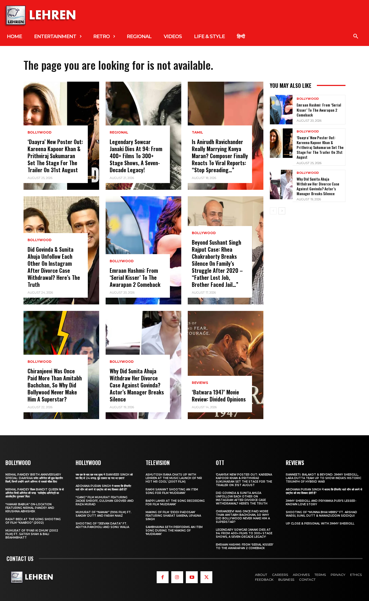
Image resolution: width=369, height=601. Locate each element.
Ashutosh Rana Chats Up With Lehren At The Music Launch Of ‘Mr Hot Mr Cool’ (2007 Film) (174, 478)
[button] (355, 36)
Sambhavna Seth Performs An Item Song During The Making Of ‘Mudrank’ (174, 530)
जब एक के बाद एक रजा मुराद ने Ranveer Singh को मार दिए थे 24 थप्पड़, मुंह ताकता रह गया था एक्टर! (104, 476)
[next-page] (282, 210)
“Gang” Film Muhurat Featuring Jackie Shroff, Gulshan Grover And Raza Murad (105, 501)
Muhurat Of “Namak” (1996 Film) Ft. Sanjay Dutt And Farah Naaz (104, 513)
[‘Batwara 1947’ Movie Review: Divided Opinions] (225, 365)
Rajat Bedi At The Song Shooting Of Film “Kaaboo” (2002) (33, 520)
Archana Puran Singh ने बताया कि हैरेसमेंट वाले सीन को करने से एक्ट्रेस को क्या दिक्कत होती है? (103, 487)
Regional (119, 132)
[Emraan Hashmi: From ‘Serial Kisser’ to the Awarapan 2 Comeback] (143, 250)
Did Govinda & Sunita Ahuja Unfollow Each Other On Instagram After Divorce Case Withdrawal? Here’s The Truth (54, 266)
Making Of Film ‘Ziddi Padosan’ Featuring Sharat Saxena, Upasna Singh (173, 515)
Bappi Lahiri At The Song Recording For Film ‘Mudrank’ (175, 502)
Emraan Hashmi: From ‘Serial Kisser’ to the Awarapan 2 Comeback (135, 277)
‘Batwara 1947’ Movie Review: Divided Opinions (219, 395)
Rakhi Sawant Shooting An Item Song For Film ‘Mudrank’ (172, 491)
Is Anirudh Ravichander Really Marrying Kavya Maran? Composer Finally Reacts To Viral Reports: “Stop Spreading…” (220, 156)
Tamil (197, 132)
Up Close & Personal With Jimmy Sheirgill (320, 523)
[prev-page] (273, 210)
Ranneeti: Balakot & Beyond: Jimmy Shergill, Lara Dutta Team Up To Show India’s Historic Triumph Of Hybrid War (323, 478)
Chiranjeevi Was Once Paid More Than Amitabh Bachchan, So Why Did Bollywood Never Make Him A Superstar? (55, 385)
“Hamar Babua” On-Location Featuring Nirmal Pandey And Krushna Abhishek (29, 508)
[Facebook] (163, 577)
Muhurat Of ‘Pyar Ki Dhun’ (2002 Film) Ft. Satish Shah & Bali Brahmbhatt (31, 534)
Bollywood (40, 132)
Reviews (200, 382)
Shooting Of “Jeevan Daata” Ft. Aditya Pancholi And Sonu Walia (102, 525)
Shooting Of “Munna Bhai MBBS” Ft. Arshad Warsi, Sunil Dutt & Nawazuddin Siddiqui (321, 513)
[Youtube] (192, 577)
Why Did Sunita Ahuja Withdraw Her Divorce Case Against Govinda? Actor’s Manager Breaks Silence (137, 385)
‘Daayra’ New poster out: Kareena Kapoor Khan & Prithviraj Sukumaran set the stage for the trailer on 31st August (55, 156)
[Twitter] (206, 577)
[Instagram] (177, 577)
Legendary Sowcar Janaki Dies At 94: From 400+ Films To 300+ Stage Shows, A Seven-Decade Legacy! (136, 156)
